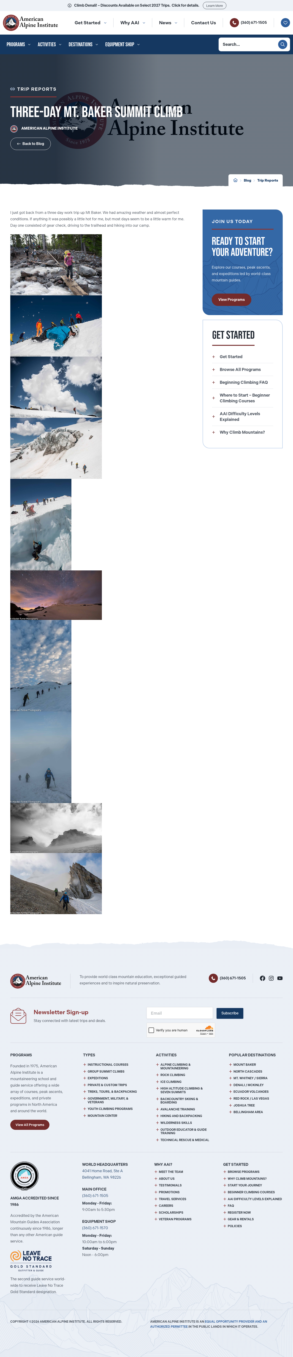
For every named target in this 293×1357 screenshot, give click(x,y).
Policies (235, 1226)
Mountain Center (102, 1115)
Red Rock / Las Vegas (251, 1098)
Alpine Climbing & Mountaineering (175, 1066)
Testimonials (170, 1185)
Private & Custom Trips (107, 1085)
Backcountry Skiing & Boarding (179, 1100)
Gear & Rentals (241, 1219)
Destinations (80, 44)
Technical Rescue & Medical (184, 1140)
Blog (247, 180)
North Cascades (247, 1071)
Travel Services (172, 1199)
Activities (47, 44)
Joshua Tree (244, 1105)
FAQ (231, 1205)
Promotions (169, 1192)
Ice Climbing (171, 1082)
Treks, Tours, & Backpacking (112, 1091)
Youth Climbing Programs (110, 1109)
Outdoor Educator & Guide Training (183, 1131)
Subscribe (230, 1013)
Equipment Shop (119, 44)
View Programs (231, 299)
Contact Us (203, 22)
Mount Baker (244, 1064)
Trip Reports (267, 180)
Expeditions (98, 1078)
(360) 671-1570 (95, 1228)
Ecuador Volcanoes (251, 1091)
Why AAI (129, 22)
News (165, 22)
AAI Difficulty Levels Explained (255, 1199)
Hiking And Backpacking (181, 1116)
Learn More (214, 6)
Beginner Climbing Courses (251, 1192)
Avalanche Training (177, 1109)
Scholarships (171, 1212)
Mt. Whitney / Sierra (250, 1078)
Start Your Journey (245, 1185)
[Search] (282, 44)
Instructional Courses (108, 1064)
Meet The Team (171, 1172)
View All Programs (30, 1125)
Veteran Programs (175, 1219)
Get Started (87, 22)
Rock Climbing (172, 1075)
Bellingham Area (248, 1112)
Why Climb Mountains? (247, 1178)
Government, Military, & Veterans (108, 1100)
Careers (166, 1205)
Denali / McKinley (248, 1085)
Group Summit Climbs (106, 1071)
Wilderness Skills (176, 1123)
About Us (167, 1178)
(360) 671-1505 (254, 22)
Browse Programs (244, 1172)
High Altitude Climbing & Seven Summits (181, 1090)
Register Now (239, 1212)
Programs (16, 44)
